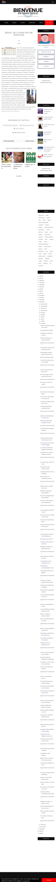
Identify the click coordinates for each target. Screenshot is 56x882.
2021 (40, 278)
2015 (40, 291)
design (39, 263)
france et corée (47, 246)
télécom (48, 229)
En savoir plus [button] (26, 880)
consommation (41, 229)
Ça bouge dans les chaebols (46, 330)
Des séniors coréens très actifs (47, 425)
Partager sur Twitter (28, 125)
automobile (40, 224)
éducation (40, 232)
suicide (39, 253)
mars (42, 323)
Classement (19, 132)
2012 (40, 297)
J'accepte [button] (49, 880)
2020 (40, 280)
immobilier (45, 263)
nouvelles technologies (43, 222)
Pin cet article (20, 128)
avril (41, 321)
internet (49, 220)
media (46, 239)
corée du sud (41, 215)
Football (46, 232)
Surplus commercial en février (47, 357)
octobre (42, 308)
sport (51, 232)
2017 (40, 286)
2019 (40, 282)
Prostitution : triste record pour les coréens (48, 111)
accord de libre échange (43, 244)
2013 (40, 295)
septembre (43, 310)
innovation (40, 258)
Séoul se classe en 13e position (47, 379)
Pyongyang (40, 265)
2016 (40, 289)
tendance (51, 239)
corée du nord (41, 217)
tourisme (40, 234)
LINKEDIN (46, 61)
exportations (41, 251)
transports (40, 239)
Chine (47, 251)
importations (49, 256)
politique (47, 224)
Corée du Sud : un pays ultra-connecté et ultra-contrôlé (49, 149)
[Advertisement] (46, 93)
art (50, 263)
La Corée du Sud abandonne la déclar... (17, 166)
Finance (45, 241)
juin (41, 316)
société (47, 215)
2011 (40, 299)
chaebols (40, 246)
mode (39, 220)
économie (40, 227)
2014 (40, 293)
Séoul (24, 132)
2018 (40, 284)
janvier (42, 826)
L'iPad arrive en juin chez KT (46, 539)
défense (44, 253)
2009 (40, 829)
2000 (40, 833)
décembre (43, 304)
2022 (40, 276)
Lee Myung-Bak (47, 234)
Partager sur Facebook (11, 125)
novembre (43, 306)
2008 (40, 831)
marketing (47, 258)
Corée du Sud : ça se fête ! (30, 165)
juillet (42, 314)
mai (41, 319)
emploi (44, 220)
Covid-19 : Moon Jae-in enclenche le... (6, 166)
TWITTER (46, 66)
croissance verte (41, 256)
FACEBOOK (46, 56)
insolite (51, 251)
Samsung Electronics (48, 227)
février (42, 824)
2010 (40, 301)
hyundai (40, 241)
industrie (48, 217)
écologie (50, 253)
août (42, 312)
